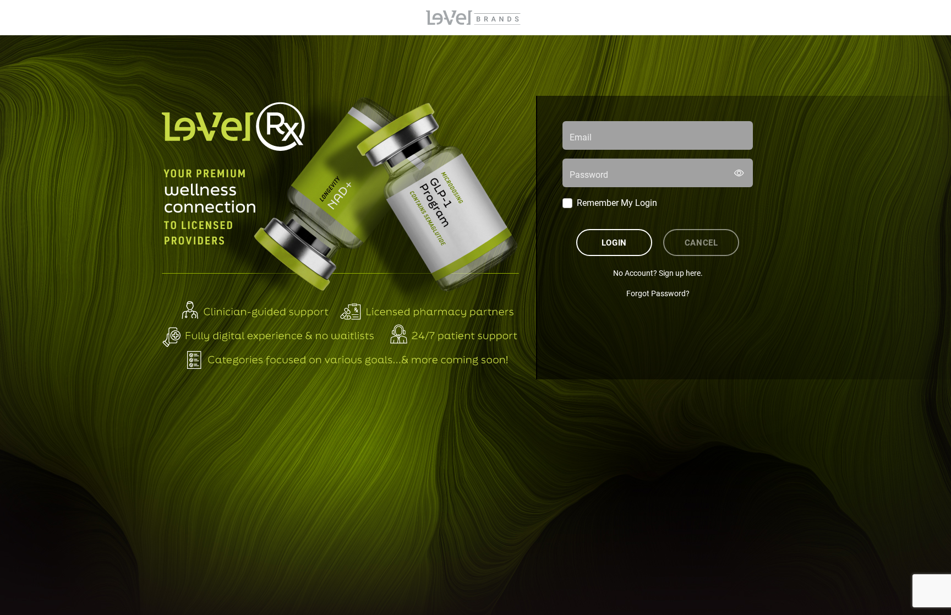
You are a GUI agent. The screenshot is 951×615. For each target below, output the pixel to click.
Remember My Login (617, 202)
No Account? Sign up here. (658, 273)
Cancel (701, 242)
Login (614, 242)
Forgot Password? (658, 293)
